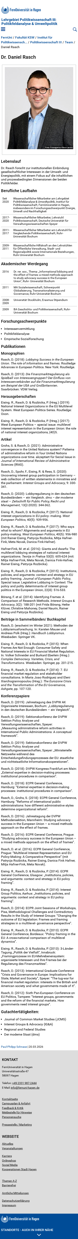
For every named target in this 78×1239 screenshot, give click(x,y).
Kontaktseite (10, 1099)
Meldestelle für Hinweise (17, 1112)
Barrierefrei (9, 1185)
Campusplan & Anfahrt (16, 1103)
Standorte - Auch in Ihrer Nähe (27, 1230)
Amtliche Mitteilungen (15, 1193)
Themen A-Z (9, 1180)
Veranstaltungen (12, 1148)
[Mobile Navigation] (3, 29)
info (13, 1087)
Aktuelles (7, 1143)
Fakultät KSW (24, 37)
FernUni (6, 37)
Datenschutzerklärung (16, 1200)
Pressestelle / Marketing (17, 1124)
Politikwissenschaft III (46, 42)
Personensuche (11, 1117)
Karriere (7, 1156)
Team (69, 42)
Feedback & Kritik (12, 1108)
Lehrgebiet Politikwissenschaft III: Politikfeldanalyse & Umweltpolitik (29, 22)
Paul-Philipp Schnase (14, 1046)
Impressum (9, 1205)
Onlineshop (9, 1160)
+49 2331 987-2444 (24, 1083)
